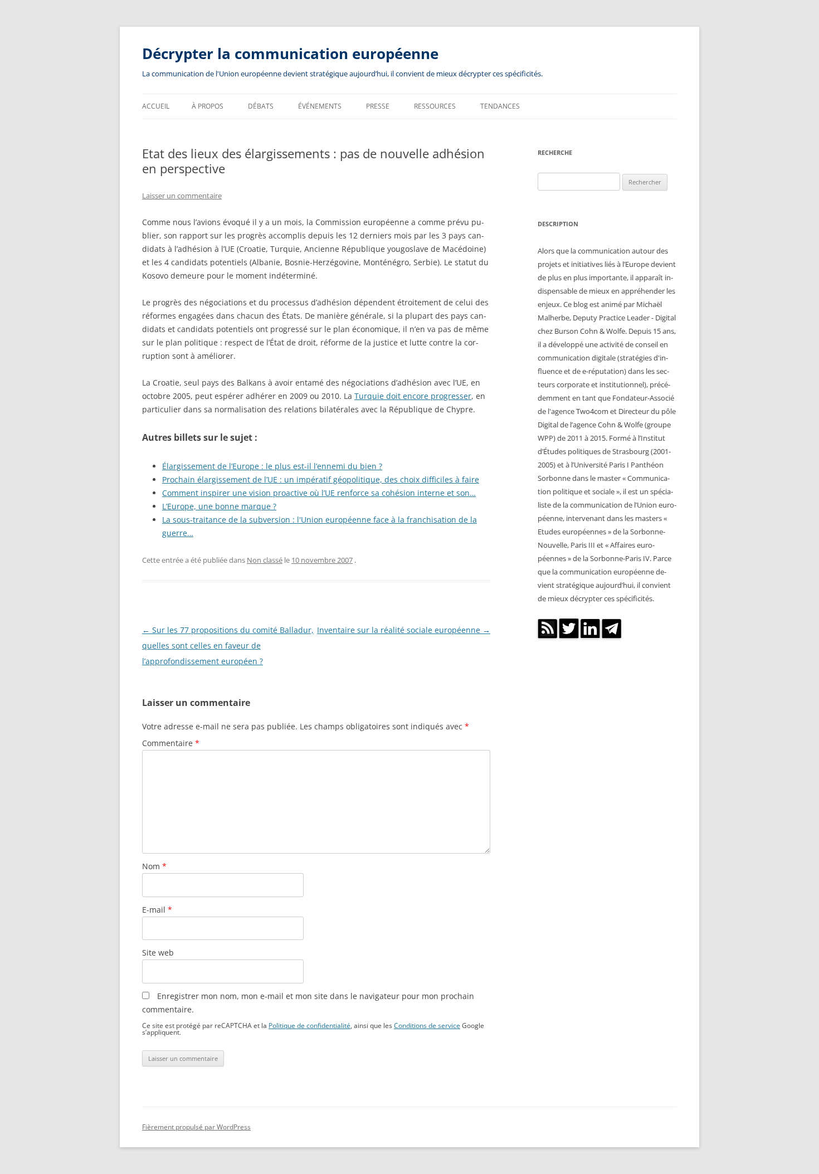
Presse (377, 106)
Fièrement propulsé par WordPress (196, 1127)
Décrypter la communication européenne (290, 53)
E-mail (157, 909)
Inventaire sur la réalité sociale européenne (403, 630)
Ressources (435, 106)
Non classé (264, 560)
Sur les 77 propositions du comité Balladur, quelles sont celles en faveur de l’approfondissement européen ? (228, 645)
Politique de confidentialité (309, 1025)
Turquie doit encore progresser (412, 396)
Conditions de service (427, 1025)
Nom (154, 866)
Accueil (155, 106)
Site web (158, 952)
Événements (320, 106)
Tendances (500, 106)
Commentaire (170, 743)
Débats (261, 106)
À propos (207, 106)
